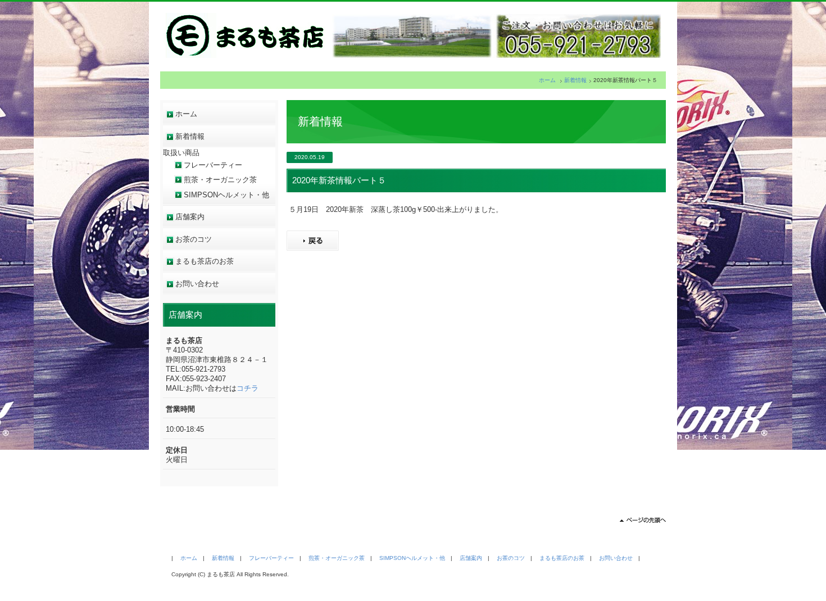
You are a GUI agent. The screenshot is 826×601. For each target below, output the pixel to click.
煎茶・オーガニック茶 (220, 179)
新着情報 (575, 80)
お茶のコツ (193, 239)
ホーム (547, 80)
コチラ (247, 388)
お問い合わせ (197, 283)
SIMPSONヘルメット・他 (226, 195)
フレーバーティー (213, 165)
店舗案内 (190, 217)
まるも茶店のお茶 (204, 261)
